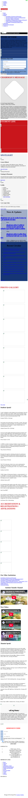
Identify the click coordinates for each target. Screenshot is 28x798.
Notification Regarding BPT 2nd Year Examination (13, 266)
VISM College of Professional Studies (13, 21)
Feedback (5, 2)
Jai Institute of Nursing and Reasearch (13, 16)
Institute (4, 15)
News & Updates (6, 770)
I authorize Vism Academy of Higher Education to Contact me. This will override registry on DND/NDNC (13, 72)
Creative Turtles (20, 794)
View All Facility (6, 196)
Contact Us (5, 25)
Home (4, 13)
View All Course (4, 169)
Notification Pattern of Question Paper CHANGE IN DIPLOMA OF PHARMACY (14, 253)
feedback (5, 774)
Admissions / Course (7, 765)
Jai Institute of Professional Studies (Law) (14, 22)
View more (3, 404)
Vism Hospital (4, 9)
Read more (3, 180)
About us (5, 14)
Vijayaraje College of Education (12, 18)
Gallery (4, 764)
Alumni (4, 5)
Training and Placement (8, 768)
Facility (4, 769)
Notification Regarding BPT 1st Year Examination (13, 271)
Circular (4, 1)
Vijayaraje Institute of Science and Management (15, 17)
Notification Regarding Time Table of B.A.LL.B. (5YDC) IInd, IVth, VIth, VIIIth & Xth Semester (15, 249)
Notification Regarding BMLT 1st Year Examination (14, 269)
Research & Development (8, 24)
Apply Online (3, 208)
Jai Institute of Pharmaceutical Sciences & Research (16, 20)
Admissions (5, 23)
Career (4, 3)
